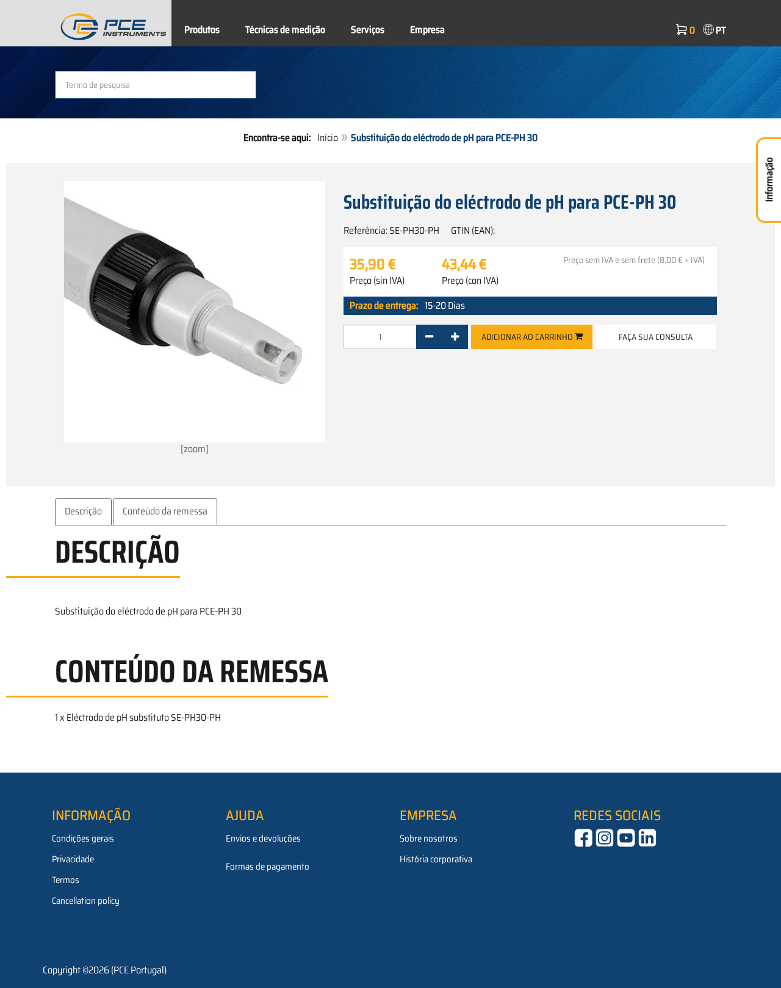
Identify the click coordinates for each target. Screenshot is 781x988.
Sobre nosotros (429, 838)
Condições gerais (83, 838)
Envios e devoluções (263, 838)
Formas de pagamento (267, 866)
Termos (65, 880)
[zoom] (195, 448)
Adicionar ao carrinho (528, 337)
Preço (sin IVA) (377, 280)
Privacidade (73, 859)
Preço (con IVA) (470, 280)
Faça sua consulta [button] (656, 337)
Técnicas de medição (285, 29)
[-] (429, 337)
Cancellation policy (86, 900)
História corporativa (436, 859)
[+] (455, 337)
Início (327, 137)
